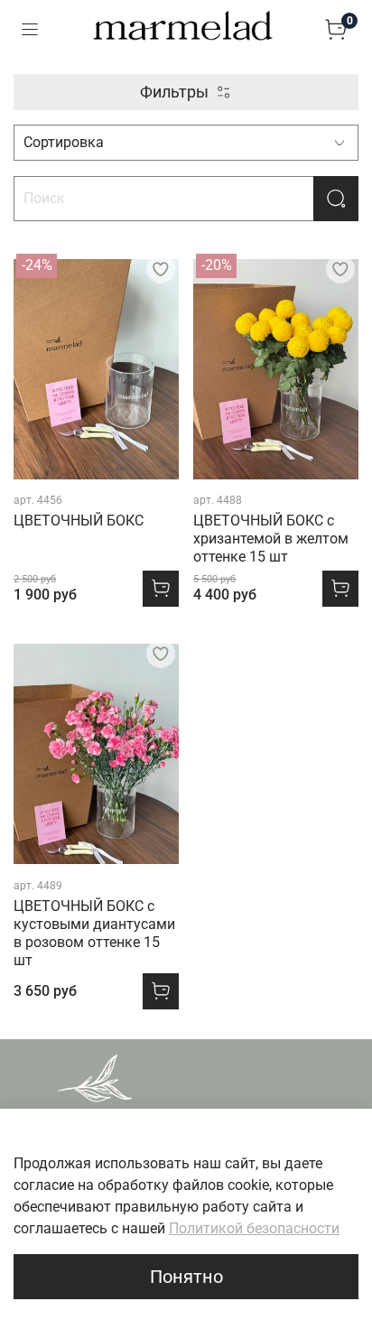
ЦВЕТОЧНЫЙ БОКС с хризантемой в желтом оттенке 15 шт (271, 538)
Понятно (186, 1276)
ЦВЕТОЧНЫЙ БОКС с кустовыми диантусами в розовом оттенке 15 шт (94, 933)
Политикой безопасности (254, 1228)
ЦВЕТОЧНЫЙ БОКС (79, 520)
